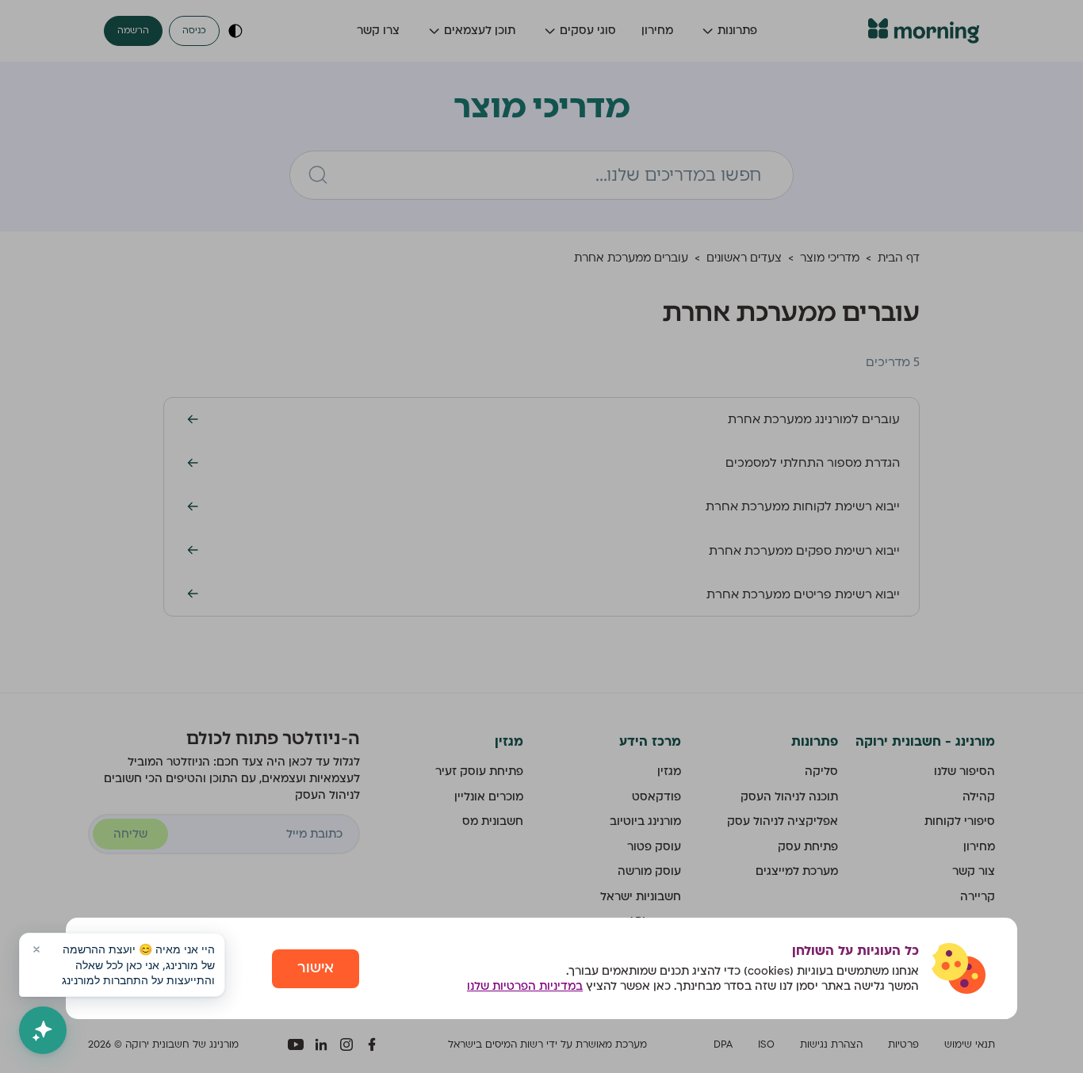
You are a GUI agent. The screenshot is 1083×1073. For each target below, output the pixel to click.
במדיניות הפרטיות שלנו (525, 986)
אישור (315, 968)
